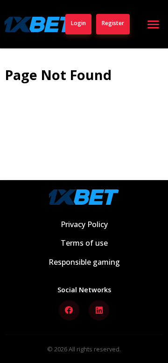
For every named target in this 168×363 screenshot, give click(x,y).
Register (113, 23)
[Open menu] (153, 24)
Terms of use (84, 243)
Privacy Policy (84, 224)
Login (78, 23)
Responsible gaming (84, 262)
